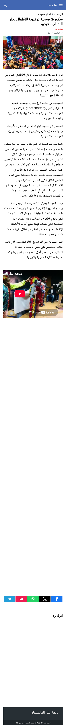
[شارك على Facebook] (57, 599)
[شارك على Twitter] (45, 599)
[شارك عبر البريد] (21, 599)
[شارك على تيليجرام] (9, 599)
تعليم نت (52, 5)
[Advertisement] (33, 459)
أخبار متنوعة (44, 14)
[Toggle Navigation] (62, 5)
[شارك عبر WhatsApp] (33, 599)
